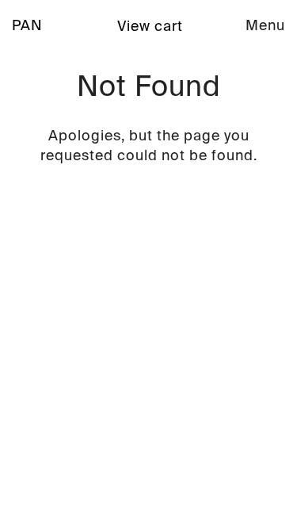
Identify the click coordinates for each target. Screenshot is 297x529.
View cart (150, 26)
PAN (27, 25)
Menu (265, 25)
